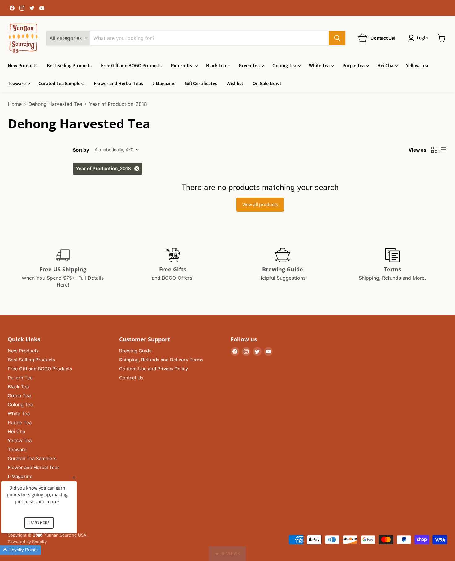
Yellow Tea (417, 65)
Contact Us (131, 378)
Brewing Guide (135, 351)
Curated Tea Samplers (61, 83)
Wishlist (235, 83)
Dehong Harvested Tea (55, 104)
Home (15, 104)
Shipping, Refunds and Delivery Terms (161, 360)
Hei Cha (385, 65)
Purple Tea (354, 65)
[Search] (337, 38)
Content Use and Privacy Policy (153, 369)
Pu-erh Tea (182, 65)
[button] (227, 553)
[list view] (443, 149)
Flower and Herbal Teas (118, 83)
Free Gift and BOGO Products (131, 65)
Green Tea (250, 65)
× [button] (74, 477)
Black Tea (216, 65)
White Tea (320, 65)
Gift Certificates (201, 83)
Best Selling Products (69, 65)
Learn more (39, 522)
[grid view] (434, 149)
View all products (260, 204)
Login (422, 38)
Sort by (81, 150)
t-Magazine (164, 83)
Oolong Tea (284, 65)
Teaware (17, 83)
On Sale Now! (267, 83)
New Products (22, 65)
